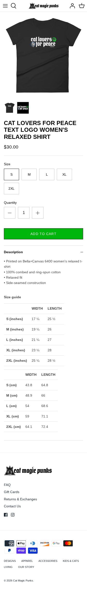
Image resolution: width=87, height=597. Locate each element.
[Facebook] (5, 515)
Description (13, 252)
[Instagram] (12, 515)
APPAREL (27, 560)
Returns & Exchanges (20, 499)
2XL (11, 188)
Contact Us (12, 506)
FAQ (7, 485)
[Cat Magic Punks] (44, 5)
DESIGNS (10, 560)
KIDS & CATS (71, 560)
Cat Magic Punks (23, 580)
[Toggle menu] (5, 5)
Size (7, 164)
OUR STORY (26, 567)
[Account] (71, 5)
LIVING (8, 567)
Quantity (10, 202)
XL (64, 174)
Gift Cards (11, 492)
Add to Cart (43, 234)
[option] (43, 55)
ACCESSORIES (47, 560)
